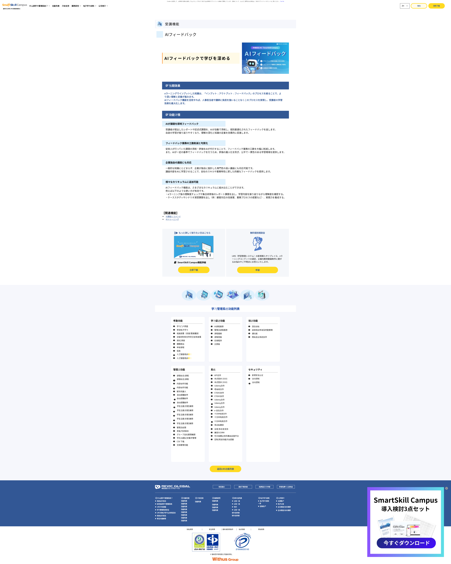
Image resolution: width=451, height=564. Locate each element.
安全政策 (212, 529)
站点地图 (242, 529)
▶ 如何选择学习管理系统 (163, 504)
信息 (179, 350)
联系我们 (222, 487)
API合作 (217, 375)
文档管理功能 (182, 444)
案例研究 (217, 498)
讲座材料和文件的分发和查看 (189, 336)
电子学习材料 (265, 498)
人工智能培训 (184, 354)
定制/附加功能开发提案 (224, 439)
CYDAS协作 (219, 392)
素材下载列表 (243, 487)
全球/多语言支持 (221, 429)
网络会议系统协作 (259, 337)
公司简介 (281, 498)
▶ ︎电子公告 (280, 504)
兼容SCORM (219, 432)
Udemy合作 (219, 385)
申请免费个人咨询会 (286, 487)
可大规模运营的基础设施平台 (226, 435)
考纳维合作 (219, 389)
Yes (281, 1)
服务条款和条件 (228, 529)
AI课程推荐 (219, 326)
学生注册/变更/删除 (185, 406)
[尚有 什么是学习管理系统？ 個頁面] (49, 5)
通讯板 (255, 333)
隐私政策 (190, 529)
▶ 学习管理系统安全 (162, 510)
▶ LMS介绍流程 (160, 507)
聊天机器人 (181, 391)
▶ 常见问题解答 (160, 518)
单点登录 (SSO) (220, 378)
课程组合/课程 (183, 375)
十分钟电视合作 (220, 413)
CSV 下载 (180, 441)
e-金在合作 (219, 410)
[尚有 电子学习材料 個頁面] (95, 5)
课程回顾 (218, 337)
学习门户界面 (182, 326)
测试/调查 (181, 340)
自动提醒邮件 (182, 394)
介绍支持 (200, 498)
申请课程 (180, 347)
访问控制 (255, 378)
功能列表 (186, 498)
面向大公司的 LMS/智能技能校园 (11, 9)
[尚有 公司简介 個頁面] (107, 5)
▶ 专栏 (234, 507)
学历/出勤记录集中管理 (186, 437)
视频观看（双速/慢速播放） (188, 333)
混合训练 (255, 326)
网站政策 (261, 529)
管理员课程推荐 (220, 329)
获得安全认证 (257, 375)
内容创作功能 (182, 383)
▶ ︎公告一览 (236, 501)
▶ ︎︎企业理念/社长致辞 (283, 507)
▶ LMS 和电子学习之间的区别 (165, 513)
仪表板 (217, 344)
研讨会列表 (238, 498)
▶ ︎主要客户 (280, 501)
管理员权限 (181, 427)
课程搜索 (218, 333)
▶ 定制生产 (262, 506)
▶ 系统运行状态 (160, 501)
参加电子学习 (182, 329)
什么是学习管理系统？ (165, 498)
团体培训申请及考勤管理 (262, 329)
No (283, 1)
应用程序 (218, 340)
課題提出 (180, 343)
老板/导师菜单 (183, 431)
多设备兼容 (219, 424)
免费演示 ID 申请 (264, 487)
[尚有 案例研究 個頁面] (80, 5)
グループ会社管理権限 (186, 434)
